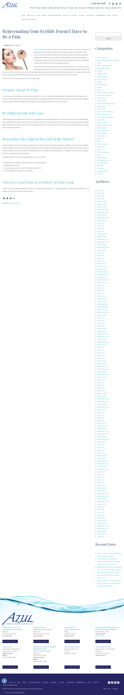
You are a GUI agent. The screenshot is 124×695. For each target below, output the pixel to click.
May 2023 (100, 291)
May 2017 (100, 480)
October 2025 (102, 215)
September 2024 (103, 247)
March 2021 (101, 358)
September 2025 (103, 218)
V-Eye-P (100, 174)
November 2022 (102, 307)
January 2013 (101, 534)
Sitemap (115, 688)
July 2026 (100, 191)
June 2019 (100, 415)
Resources (90, 15)
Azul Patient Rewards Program (108, 60)
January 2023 (101, 301)
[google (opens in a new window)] (113, 3)
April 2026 (100, 199)
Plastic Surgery (102, 144)
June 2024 (100, 255)
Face (37, 15)
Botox (99, 63)
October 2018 (102, 437)
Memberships (100, 15)
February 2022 (102, 328)
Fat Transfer (101, 98)
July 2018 (100, 445)
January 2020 (101, 396)
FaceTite (100, 90)
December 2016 (102, 493)
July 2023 (100, 285)
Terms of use (107, 688)
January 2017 (101, 491)
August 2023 (101, 282)
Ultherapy (100, 168)
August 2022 (101, 315)
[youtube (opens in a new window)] (116, 3)
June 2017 (100, 477)
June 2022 (100, 320)
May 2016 (100, 512)
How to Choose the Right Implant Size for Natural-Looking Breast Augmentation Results (109, 583)
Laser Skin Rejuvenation (105, 117)
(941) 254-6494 (38, 657)
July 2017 (100, 474)
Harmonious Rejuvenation (106, 103)
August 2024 (101, 250)
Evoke (99, 82)
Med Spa (65, 15)
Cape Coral (73, 8)
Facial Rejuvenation (104, 95)
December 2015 (102, 526)
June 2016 (100, 510)
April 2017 (100, 483)
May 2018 (100, 450)
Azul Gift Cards (102, 58)
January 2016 (101, 523)
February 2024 (102, 266)
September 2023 (103, 280)
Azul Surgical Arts (113, 8)
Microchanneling (103, 131)
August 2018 (101, 442)
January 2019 (101, 428)
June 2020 (100, 383)
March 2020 (101, 391)
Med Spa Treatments (104, 125)
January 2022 (101, 331)
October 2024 (102, 245)
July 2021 (100, 347)
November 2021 (102, 337)
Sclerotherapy (102, 158)
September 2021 (103, 342)
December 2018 (102, 431)
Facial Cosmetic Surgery (105, 93)
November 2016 (102, 496)
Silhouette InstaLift (103, 160)
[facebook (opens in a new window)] (110, 3)
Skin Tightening (102, 163)
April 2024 (100, 261)
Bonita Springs (48, 8)
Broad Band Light (103, 68)
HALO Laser (101, 101)
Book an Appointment (29, 19)
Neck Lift (100, 139)
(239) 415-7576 (7, 653)
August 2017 (101, 472)
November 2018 (102, 434)
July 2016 (100, 507)
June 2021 (100, 350)
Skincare (100, 166)
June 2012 (100, 537)
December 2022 (102, 304)
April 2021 (100, 355)
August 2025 (101, 220)
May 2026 (100, 196)
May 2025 (100, 228)
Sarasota (83, 8)
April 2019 (100, 420)
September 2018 (103, 439)
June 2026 (100, 193)
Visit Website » (100, 636)
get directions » (10, 641)
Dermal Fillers (102, 79)
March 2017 (101, 485)
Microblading (101, 128)
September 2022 (103, 312)
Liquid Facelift (102, 122)
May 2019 (100, 418)
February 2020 (102, 393)
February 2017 (102, 488)
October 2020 (102, 372)
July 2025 (100, 223)
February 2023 (102, 299)
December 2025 (102, 209)
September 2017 (103, 469)
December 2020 (102, 366)
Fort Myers (35, 8)
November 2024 (103, 242)
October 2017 (102, 466)
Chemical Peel (102, 74)
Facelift (99, 87)
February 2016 (102, 520)
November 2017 (102, 464)
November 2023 (102, 274)
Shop (108, 15)
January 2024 (101, 269)
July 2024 (100, 253)
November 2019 (102, 401)
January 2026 (101, 207)
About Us (30, 15)
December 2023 (102, 272)
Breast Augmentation (104, 66)
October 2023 (102, 277)
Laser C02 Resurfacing (105, 112)
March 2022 (101, 326)
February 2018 (102, 456)
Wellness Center (54, 15)
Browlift (99, 71)
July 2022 (100, 318)
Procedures (101, 147)
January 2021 (101, 364)
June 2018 (100, 447)
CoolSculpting (102, 76)
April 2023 (100, 293)
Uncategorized (102, 171)
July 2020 (100, 380)
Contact (115, 15)
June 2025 (100, 226)
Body (44, 15)
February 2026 (102, 204)
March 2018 (101, 453)
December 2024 (102, 239)
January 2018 (101, 458)
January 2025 (101, 237)
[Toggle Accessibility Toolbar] (4, 681)
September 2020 (103, 374)
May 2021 (100, 353)
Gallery (81, 15)
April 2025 (100, 231)
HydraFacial (101, 106)
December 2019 (102, 399)
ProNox (99, 149)
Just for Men (101, 109)
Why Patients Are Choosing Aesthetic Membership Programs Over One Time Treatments (108, 561)
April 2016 (100, 515)
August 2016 (101, 504)
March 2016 (101, 518)
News (99, 141)
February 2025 (102, 234)
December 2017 (102, 461)
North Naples (61, 8)
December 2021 (102, 334)
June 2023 (100, 288)
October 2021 (102, 339)
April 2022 (100, 323)
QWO (99, 155)
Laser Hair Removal (104, 114)
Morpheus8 (101, 136)
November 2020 (103, 369)
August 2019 (101, 410)
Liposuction (101, 120)
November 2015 (102, 529)
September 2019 (103, 407)
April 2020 (100, 388)
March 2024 (101, 264)
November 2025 (102, 212)
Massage (74, 15)
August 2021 (101, 345)
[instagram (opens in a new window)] (120, 3)
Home (23, 15)
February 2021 (102, 361)
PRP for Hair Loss (103, 152)
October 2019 (102, 404)
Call (54, 188)
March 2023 (101, 296)
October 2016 (102, 499)
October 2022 (102, 310)
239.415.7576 (37, 636)
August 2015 (101, 531)
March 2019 (101, 423)
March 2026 (101, 201)
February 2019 (102, 426)
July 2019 (100, 412)
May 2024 (100, 258)
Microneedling (102, 133)
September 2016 (103, 501)
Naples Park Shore (96, 8)
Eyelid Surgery (15, 203)
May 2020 (100, 385)
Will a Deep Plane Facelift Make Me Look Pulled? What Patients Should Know (108, 575)
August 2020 (101, 377)
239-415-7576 (99, 3)
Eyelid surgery (39, 49)
